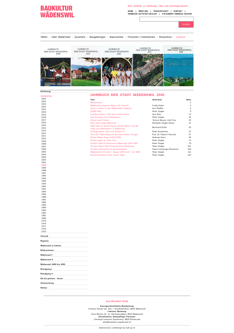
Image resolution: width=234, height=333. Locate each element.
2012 (44, 133)
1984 (44, 207)
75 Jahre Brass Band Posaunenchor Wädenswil (112, 146)
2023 (44, 104)
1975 (44, 231)
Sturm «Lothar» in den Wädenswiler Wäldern (111, 108)
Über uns (143, 11)
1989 (44, 194)
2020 (44, 112)
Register (44, 241)
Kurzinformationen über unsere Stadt (107, 155)
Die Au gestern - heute (51, 278)
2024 (44, 101)
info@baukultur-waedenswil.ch (117, 322)
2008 (44, 144)
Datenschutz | (105, 328)
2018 (44, 117)
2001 (44, 162)
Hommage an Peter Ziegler (142, 14)
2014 (44, 128)
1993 (44, 184)
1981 (44, 215)
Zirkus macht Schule (99, 120)
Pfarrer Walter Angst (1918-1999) (105, 137)
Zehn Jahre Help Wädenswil (103, 123)
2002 (44, 160)
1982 (44, 213)
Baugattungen (98, 37)
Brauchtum (165, 37)
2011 (44, 136)
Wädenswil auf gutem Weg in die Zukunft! (109, 105)
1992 (44, 186)
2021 (44, 109)
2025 (44, 99)
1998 (44, 170)
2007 (44, 146)
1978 (44, 223)
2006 (44, 149)
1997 (44, 173)
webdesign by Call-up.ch (123, 328)
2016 (44, 122)
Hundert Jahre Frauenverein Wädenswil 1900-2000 (114, 143)
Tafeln (43, 37)
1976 (44, 229)
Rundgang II (46, 274)
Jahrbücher (46, 96)
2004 (44, 154)
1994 (44, 181)
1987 (44, 200)
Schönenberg (47, 283)
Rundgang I (46, 269)
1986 (44, 202)
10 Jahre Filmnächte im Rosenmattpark (108, 149)
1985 (44, 205)
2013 (44, 130)
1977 (44, 226)
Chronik (44, 236)
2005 (44, 152)
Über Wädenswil (61, 37)
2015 (44, 125)
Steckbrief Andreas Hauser (177, 14)
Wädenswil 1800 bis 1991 (52, 264)
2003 (44, 157)
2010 (44, 138)
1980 (44, 218)
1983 (44, 210)
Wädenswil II (46, 259)
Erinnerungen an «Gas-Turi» (103, 140)
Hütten (43, 288)
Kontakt (178, 11)
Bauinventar (116, 37)
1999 (44, 168)
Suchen (186, 24)
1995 (44, 178)
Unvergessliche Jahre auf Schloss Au (107, 131)
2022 (44, 107)
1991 (44, 189)
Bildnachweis (96, 102)
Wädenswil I (46, 255)
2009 (44, 141)
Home (130, 11)
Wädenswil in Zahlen (50, 245)
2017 (44, 120)
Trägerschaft (161, 11)
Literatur (181, 37)
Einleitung (45, 91)
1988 (44, 197)
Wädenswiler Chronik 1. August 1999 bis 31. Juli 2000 (115, 152)
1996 (44, 176)
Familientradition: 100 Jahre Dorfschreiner (110, 114)
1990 (44, 192)
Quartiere (79, 37)
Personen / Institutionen (141, 37)
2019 (44, 115)
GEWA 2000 (95, 111)
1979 (44, 221)
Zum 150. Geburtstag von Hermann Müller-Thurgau (114, 134)
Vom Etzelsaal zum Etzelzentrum (105, 117)
